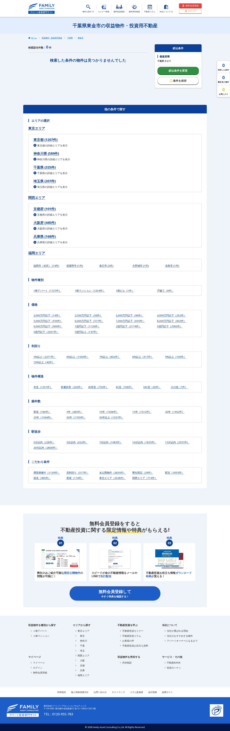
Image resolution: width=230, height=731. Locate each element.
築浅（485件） (42, 478)
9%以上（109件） (175, 356)
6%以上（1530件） (78, 356)
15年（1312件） (142, 411)
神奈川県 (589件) (46, 153)
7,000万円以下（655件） (130, 320)
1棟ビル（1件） (125, 290)
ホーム (34, 38)
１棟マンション (41, 635)
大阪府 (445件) (45, 222)
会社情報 (152, 692)
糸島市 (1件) (172, 265)
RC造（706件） (125, 387)
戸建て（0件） (165, 290)
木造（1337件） (43, 387)
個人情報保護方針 (80, 692)
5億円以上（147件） (86, 331)
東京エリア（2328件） (112, 478)
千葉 (81, 645)
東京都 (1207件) (46, 139)
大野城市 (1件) (140, 265)
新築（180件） (42, 411)
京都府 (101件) (45, 209)
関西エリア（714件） (144, 478)
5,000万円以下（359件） (48, 320)
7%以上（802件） (109, 356)
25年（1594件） (43, 417)
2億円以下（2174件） (128, 326)
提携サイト (167, 692)
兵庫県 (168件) (45, 236)
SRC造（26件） (152, 387)
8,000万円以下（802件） (171, 320)
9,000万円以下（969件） (48, 326)
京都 (81, 665)
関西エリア (36, 197)
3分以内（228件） (44, 442)
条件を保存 (180, 80)
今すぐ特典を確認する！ (115, 593)
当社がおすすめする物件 (180, 635)
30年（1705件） (76, 417)
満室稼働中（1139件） (47, 472)
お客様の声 (128, 640)
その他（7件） (179, 387)
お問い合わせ (100, 692)
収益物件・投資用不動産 (52, 38)
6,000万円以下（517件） (89, 320)
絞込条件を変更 (178, 70)
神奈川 (82, 640)
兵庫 (81, 670)
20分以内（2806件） (46, 447)
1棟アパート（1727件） (47, 290)
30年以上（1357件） (111, 417)
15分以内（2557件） (177, 442)
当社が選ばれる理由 (177, 630)
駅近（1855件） (174, 472)
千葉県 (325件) (45, 167)
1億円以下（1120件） (87, 326)
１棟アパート (40, 630)
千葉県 (70, 38)
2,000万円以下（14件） (47, 315)
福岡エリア (36, 253)
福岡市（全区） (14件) (46, 265)
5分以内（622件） (77, 442)
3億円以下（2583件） (169, 326)
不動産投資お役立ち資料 (135, 645)
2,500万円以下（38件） (88, 315)
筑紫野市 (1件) (75, 265)
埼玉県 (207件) (45, 181)
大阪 (81, 660)
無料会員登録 (192, 5)
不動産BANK (173, 662)
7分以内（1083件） (110, 442)
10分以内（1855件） (144, 442)
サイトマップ (118, 692)
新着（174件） (75, 478)
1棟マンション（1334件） (90, 290)
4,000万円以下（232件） (171, 315)
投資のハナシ (174, 667)
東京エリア (36, 128)
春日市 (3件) (106, 265)
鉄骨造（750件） (98, 387)
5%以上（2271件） (45, 356)
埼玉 (81, 650)
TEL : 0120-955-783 (58, 714)
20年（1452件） (174, 411)
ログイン (192, 10)
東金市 (80, 38)
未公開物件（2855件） (112, 472)
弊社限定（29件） (142, 472)
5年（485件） (75, 411)
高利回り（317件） (78, 472)
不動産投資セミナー (132, 630)
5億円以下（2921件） (46, 331)
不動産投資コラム (131, 635)
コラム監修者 (136, 692)
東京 (81, 635)
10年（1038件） (109, 411)
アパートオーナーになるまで (182, 640)
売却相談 (127, 662)
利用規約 (61, 692)
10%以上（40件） (44, 362)
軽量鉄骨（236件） (72, 387)
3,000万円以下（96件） (129, 315)
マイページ (39, 662)
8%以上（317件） (142, 356)
